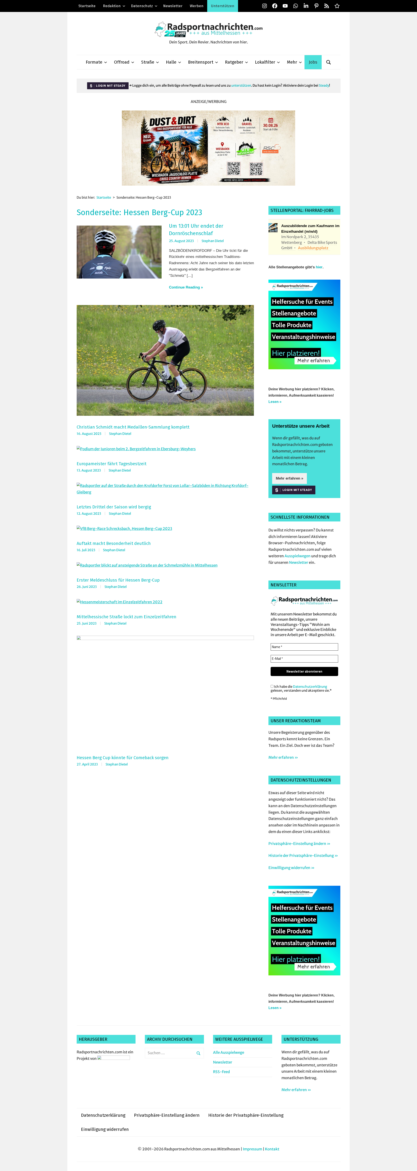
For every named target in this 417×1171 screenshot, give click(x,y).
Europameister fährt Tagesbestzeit (111, 463)
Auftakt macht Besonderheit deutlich (114, 543)
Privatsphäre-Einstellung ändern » (299, 843)
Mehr (292, 62)
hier (319, 267)
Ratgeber (234, 62)
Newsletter (172, 6)
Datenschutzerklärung (310, 686)
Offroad (121, 62)
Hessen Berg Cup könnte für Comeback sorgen (123, 757)
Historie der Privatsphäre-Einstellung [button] (245, 1115)
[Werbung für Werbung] (304, 368)
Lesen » (274, 402)
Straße (147, 62)
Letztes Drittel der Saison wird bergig (114, 507)
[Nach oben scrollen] (409, 1163)
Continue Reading (184, 287)
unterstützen (241, 85)
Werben (197, 6)
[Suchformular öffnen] (329, 62)
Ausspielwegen (298, 556)
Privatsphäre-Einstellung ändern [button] (167, 1115)
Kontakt (272, 1149)
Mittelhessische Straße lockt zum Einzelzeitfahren (126, 616)
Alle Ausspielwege (228, 1052)
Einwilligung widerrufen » (291, 867)
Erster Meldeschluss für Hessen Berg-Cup (118, 580)
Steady (324, 85)
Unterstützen (222, 6)
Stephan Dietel (213, 241)
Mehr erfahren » (289, 478)
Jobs (313, 62)
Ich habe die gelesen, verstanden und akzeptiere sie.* (301, 689)
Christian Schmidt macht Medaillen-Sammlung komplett (133, 427)
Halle (171, 62)
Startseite (87, 6)
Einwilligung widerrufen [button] (105, 1129)
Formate (94, 62)
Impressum (252, 1149)
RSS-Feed (221, 1071)
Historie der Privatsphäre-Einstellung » (303, 855)
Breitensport (200, 62)
